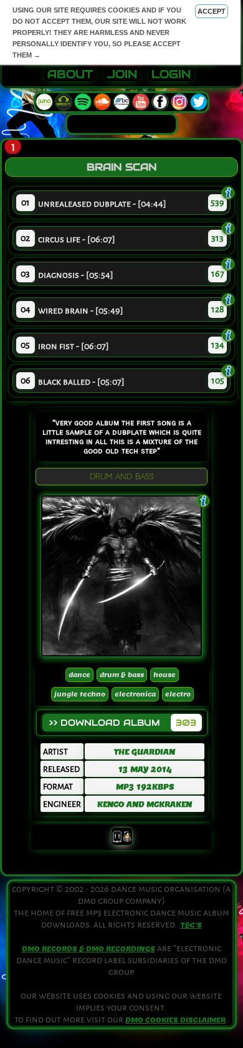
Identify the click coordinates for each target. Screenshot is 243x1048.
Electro (178, 694)
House (164, 675)
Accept (212, 11)
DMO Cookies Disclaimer (175, 1020)
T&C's (191, 925)
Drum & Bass (122, 675)
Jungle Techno (79, 694)
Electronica (135, 694)
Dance (79, 675)
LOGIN (171, 74)
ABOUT (70, 74)
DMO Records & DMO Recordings (88, 948)
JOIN (122, 74)
